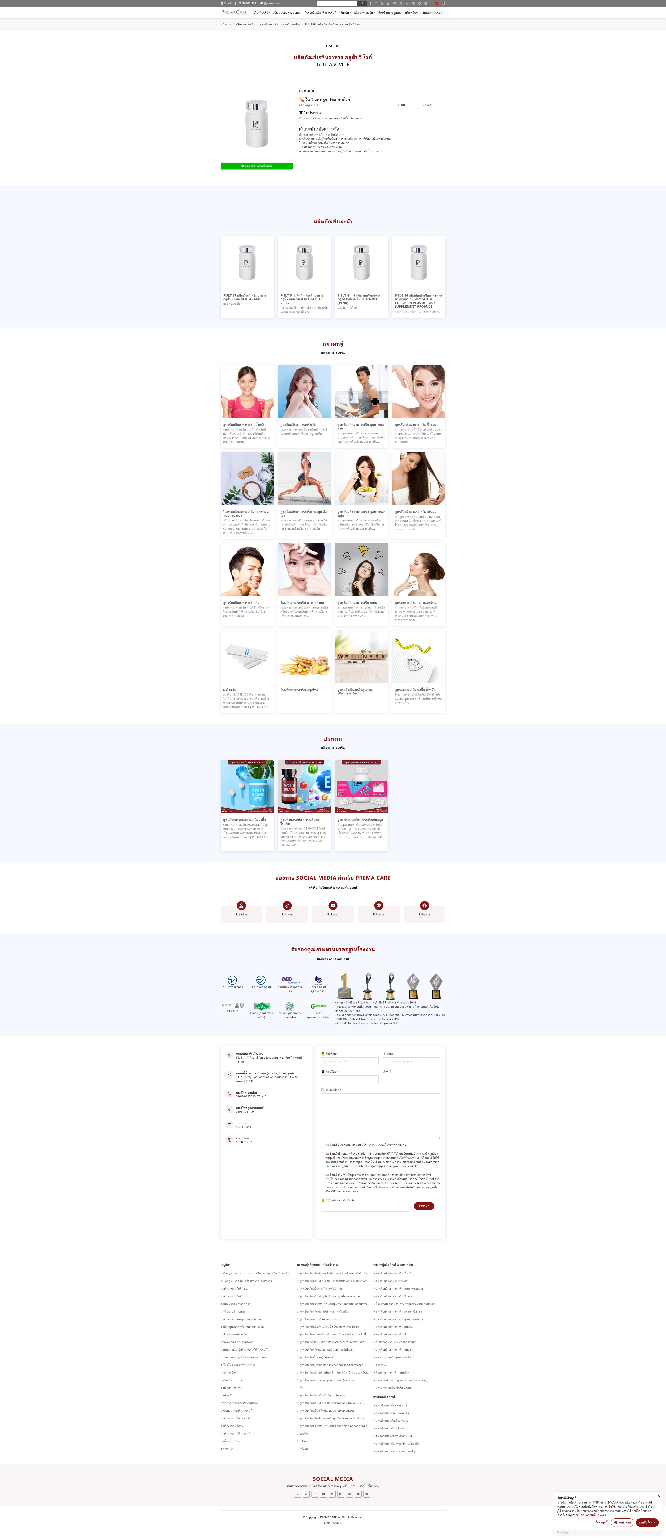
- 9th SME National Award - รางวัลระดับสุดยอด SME (366, 1023)
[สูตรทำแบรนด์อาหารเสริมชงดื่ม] (247, 786)
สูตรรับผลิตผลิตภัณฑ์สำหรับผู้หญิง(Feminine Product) (332, 1418)
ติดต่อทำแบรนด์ (432, 12)
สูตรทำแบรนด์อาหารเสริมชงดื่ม (395, 1436)
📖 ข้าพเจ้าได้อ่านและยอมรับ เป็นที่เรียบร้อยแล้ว (365, 1145)
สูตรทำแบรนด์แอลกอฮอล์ (391, 1405)
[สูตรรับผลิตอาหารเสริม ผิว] (304, 391)
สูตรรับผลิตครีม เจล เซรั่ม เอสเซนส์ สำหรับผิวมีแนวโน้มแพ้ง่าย (334, 1403)
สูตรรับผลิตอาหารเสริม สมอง (393, 1349)
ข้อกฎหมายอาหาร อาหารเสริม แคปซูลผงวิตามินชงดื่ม (256, 1273)
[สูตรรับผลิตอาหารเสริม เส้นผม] (418, 478)
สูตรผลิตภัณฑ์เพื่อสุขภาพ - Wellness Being (401, 1380)
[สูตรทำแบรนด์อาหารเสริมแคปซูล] (361, 786)
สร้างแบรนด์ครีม (233, 1426)
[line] (413, 3)
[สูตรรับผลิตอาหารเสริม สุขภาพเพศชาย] (361, 391)
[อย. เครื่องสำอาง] (233, 980)
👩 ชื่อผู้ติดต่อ (330, 1054)
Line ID (387, 1071)
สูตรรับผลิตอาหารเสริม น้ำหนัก (394, 1273)
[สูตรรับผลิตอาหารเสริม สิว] (247, 569)
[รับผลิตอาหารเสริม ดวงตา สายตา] (304, 569)
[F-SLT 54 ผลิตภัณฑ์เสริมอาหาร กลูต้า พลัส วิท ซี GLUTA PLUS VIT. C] (304, 262)
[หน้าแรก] (235, 12)
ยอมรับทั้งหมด (647, 1522)
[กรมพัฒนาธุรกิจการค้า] (290, 980)
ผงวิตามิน (381, 1365)
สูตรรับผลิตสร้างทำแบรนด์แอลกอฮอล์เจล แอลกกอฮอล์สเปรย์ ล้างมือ (334, 1426)
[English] (443, 3)
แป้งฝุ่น (304, 1448)
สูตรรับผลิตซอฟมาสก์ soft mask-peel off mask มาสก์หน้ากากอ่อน (334, 1342)
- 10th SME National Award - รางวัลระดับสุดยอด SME (367, 1019)
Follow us (287, 914)
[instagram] (407, 3)
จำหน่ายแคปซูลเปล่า (390, 12)
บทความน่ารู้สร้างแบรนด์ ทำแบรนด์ (245, 1357)
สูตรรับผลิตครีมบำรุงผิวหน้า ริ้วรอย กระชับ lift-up (329, 1326)
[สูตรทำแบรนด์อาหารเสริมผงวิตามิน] (304, 786)
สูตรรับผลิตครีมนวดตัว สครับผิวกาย (321, 1288)
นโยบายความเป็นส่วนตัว (591, 1515)
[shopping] (382, 3)
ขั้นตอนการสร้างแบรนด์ (237, 1410)
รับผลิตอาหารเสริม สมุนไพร (393, 1372)
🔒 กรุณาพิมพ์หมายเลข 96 (337, 1200)
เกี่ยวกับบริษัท (262, 12)
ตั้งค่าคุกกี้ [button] (601, 1522)
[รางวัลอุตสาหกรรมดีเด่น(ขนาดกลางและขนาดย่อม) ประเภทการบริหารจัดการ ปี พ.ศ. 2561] (390, 986)
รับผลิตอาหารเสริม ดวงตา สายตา (396, 1342)
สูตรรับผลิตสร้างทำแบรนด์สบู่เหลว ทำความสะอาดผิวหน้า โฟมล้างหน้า (334, 1304)
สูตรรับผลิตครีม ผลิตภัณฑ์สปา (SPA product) (327, 1410)
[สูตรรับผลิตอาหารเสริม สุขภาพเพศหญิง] (361, 478)
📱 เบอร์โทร (330, 1072)
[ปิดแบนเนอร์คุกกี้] (659, 1495)
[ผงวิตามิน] (247, 656)
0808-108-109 (245, 1111)
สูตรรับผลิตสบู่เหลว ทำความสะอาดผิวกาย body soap (331, 1365)
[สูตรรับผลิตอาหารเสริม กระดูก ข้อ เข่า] (304, 478)
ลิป (301, 1387)
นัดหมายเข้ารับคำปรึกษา (238, 1342)
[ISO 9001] (233, 1005)
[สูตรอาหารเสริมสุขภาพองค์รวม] (418, 569)
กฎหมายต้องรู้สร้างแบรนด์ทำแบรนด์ (245, 1349)
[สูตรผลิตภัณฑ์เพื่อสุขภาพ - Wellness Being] (361, 656)
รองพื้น (304, 1433)
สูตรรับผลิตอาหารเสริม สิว (392, 1334)
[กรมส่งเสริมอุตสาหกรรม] (318, 980)
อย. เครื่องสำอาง (233, 987)
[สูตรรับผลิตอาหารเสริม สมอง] (361, 569)
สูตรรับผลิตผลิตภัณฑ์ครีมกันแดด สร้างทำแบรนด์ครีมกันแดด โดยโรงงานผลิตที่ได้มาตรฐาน (334, 1273)
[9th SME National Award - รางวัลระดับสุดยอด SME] (436, 986)
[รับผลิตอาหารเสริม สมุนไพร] (304, 656)
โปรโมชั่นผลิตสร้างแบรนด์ (320, 12)
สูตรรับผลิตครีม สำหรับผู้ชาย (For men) (323, 1395)
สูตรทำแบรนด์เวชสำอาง (390, 1428)
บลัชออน (305, 1441)
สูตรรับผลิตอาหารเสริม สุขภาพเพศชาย (399, 1288)
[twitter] (400, 3)
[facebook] (425, 3)
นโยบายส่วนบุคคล (372, 1145)
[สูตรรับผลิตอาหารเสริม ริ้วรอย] (418, 391)
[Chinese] (436, 3)
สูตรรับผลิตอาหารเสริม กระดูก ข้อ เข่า (399, 1311)
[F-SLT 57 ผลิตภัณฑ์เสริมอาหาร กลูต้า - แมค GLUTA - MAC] (247, 262)
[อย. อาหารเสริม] (261, 980)
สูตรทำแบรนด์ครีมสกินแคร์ (392, 1413)
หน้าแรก (226, 24)
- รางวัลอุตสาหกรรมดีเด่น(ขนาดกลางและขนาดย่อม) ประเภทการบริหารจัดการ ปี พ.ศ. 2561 (390, 1015)
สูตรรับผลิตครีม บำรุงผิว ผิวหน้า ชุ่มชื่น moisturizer (330, 1296)
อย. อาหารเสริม (261, 987)
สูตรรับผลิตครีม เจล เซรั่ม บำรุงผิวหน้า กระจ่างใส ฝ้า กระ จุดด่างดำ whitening (334, 1281)
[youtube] (394, 3)
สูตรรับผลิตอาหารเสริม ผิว (391, 1281)
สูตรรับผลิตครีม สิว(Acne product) (320, 1319)
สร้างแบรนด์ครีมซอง (236, 1288)
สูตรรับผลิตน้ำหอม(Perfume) (317, 1357)
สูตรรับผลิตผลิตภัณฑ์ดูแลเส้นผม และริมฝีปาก (327, 1349)
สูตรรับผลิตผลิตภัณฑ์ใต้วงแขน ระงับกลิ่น (324, 1311)
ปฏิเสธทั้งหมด (622, 1522)
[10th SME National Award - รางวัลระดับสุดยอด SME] (413, 986)
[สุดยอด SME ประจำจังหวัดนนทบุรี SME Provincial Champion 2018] (344, 986)
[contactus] (375, 3)
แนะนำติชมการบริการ (236, 1304)
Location (241, 914)
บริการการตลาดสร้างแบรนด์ (240, 1403)
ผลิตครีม (344, 12)
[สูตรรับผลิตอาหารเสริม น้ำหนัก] (247, 391)
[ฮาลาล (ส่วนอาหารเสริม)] (261, 1006)
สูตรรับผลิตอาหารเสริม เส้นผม (394, 1326)
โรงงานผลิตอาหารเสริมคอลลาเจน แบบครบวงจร (405, 1304)
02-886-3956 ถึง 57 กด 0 (251, 1096)
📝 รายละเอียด (331, 1090)
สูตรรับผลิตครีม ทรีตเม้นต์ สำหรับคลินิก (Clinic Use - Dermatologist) (334, 1372)
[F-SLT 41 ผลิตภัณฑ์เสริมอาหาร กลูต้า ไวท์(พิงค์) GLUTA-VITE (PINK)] (361, 262)
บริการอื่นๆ (411, 12)
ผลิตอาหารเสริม (363, 12)
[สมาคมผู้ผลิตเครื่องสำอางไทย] (290, 1006)
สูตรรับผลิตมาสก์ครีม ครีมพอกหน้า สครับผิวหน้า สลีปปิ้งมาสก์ (334, 1334)
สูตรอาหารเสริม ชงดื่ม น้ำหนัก (394, 1387)
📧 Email (389, 1054)
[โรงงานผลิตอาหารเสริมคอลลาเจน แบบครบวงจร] (247, 478)
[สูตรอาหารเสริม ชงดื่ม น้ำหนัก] (418, 656)
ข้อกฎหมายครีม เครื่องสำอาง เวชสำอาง (247, 1281)
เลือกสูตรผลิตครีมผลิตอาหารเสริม (243, 1326)
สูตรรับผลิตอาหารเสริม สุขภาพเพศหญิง (400, 1319)
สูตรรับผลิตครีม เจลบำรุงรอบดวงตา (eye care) (327, 1380)
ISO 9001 (233, 1011)
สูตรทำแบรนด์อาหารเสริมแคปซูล (280, 24)
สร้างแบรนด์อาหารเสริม (238, 1418)
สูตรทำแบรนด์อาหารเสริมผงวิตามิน (397, 1443)
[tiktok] (388, 3)
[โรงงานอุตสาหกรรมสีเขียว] (318, 1006)
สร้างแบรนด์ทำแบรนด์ (286, 12)
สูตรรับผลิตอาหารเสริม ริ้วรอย (394, 1296)
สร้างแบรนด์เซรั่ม (233, 1296)
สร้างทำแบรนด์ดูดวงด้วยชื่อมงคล (243, 1319)
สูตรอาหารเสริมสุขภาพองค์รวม (395, 1357)
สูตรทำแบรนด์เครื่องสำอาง (392, 1420)
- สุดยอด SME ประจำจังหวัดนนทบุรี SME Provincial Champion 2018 (375, 1002)
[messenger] (419, 3)
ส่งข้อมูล (424, 1206)
